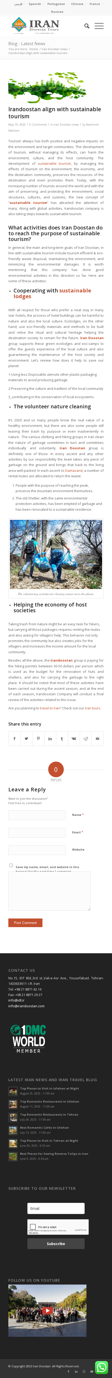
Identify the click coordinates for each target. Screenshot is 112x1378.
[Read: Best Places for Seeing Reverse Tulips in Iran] (13, 1156)
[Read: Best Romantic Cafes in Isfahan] (13, 1130)
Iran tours (92, 708)
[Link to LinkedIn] (76, 1371)
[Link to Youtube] (92, 1371)
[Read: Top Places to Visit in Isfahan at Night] (13, 1091)
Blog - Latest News (26, 43)
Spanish (35, 4)
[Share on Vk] (73, 738)
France (95, 4)
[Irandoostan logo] (46, 25)
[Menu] (96, 25)
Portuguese (56, 4)
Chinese (77, 4)
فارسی (18, 4)
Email (77, 832)
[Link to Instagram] (84, 1371)
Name (78, 814)
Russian (57, 12)
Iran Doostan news (66, 124)
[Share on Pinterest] (38, 738)
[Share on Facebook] (14, 738)
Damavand (74, 470)
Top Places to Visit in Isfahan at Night (49, 1088)
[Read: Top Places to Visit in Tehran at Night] (13, 1143)
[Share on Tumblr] (62, 738)
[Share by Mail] (97, 738)
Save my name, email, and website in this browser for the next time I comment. (47, 869)
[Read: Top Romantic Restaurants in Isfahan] (13, 1104)
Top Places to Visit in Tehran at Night (49, 1141)
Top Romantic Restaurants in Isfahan (49, 1101)
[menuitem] (18, 4)
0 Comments (38, 124)
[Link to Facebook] (68, 1371)
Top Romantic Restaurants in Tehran (49, 1114)
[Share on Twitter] (26, 738)
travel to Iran (50, 708)
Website (78, 849)
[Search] (84, 25)
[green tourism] (49, 87)
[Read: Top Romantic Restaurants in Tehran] (13, 1117)
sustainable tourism (54, 163)
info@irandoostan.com (26, 1006)
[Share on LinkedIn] (50, 738)
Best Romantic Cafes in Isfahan (44, 1127)
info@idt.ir (16, 1000)
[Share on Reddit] (85, 738)
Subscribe (56, 1243)
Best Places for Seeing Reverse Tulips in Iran (54, 1154)
